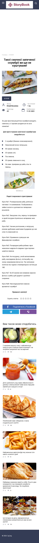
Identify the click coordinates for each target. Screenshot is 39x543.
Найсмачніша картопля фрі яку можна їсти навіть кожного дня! (18, 453)
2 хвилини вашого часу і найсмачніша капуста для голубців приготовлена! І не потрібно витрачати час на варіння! (18, 347)
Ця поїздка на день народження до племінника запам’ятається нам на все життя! (17, 520)
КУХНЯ (6, 99)
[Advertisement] (19, 30)
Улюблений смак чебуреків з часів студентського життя (16, 422)
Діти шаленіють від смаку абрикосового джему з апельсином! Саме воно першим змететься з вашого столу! (18, 385)
